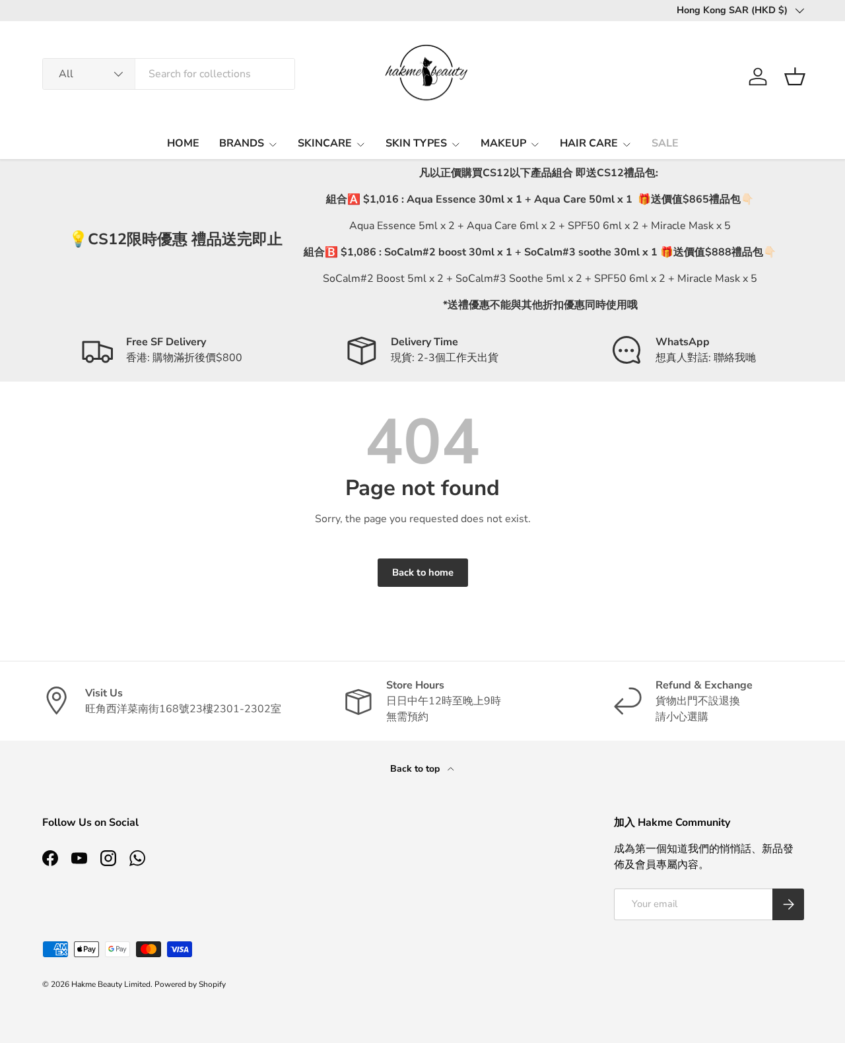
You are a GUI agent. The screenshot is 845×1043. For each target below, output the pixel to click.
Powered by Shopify (190, 984)
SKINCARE (325, 143)
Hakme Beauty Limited (111, 984)
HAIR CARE (589, 143)
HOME (183, 143)
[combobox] (168, 74)
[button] (794, 76)
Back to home (423, 572)
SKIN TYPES (416, 143)
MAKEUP (503, 143)
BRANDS (241, 143)
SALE (665, 143)
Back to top (416, 768)
